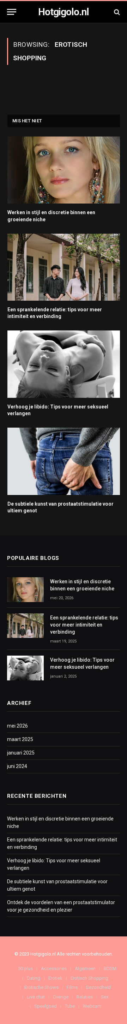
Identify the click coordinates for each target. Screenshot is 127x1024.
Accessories (54, 968)
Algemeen (85, 968)
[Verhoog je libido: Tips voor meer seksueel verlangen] (63, 364)
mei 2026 (17, 726)
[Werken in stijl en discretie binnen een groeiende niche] (63, 170)
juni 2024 (17, 766)
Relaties (85, 997)
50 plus (25, 968)
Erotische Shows (41, 987)
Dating (33, 978)
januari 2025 (21, 753)
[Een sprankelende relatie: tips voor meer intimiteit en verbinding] (63, 267)
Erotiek (55, 978)
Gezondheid (98, 987)
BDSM (110, 968)
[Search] (116, 12)
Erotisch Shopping (89, 978)
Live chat (36, 997)
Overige (60, 997)
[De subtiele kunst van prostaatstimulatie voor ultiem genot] (63, 461)
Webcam (92, 1006)
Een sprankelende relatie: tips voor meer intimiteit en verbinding (84, 625)
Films (72, 987)
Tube (70, 1006)
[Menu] (11, 12)
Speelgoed (45, 1006)
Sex (104, 997)
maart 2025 (20, 739)
